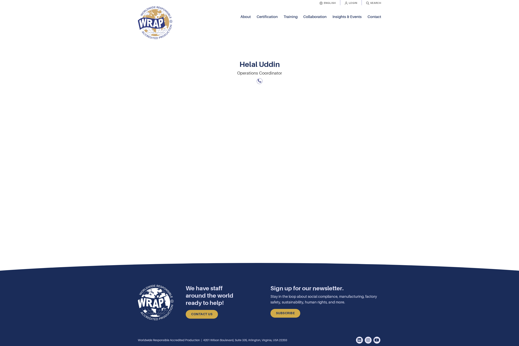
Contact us (201, 314)
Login (353, 2)
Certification (267, 17)
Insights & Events (347, 17)
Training (291, 17)
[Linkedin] (359, 340)
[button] (378, 22)
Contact (374, 17)
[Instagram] (368, 340)
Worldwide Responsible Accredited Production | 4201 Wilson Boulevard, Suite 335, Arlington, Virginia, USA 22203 (212, 340)
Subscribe (285, 313)
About (245, 17)
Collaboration (315, 17)
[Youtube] (376, 340)
